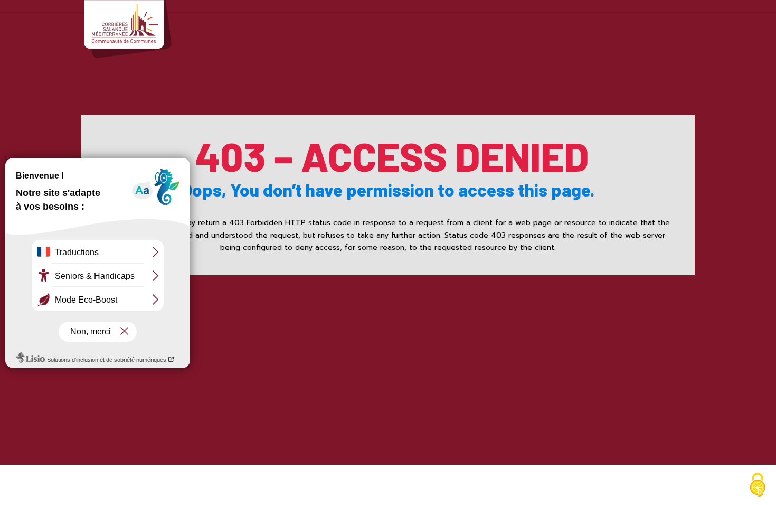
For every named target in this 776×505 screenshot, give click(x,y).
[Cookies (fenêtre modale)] (757, 486)
